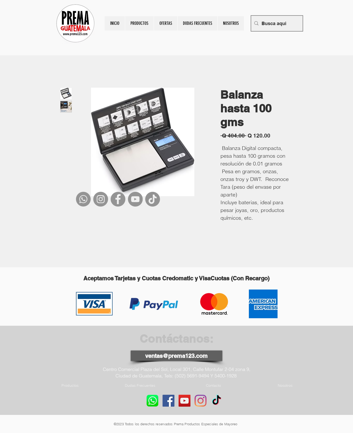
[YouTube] (135, 199)
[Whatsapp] (83, 199)
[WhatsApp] (152, 401)
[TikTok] (152, 199)
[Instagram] (100, 199)
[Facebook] (118, 199)
